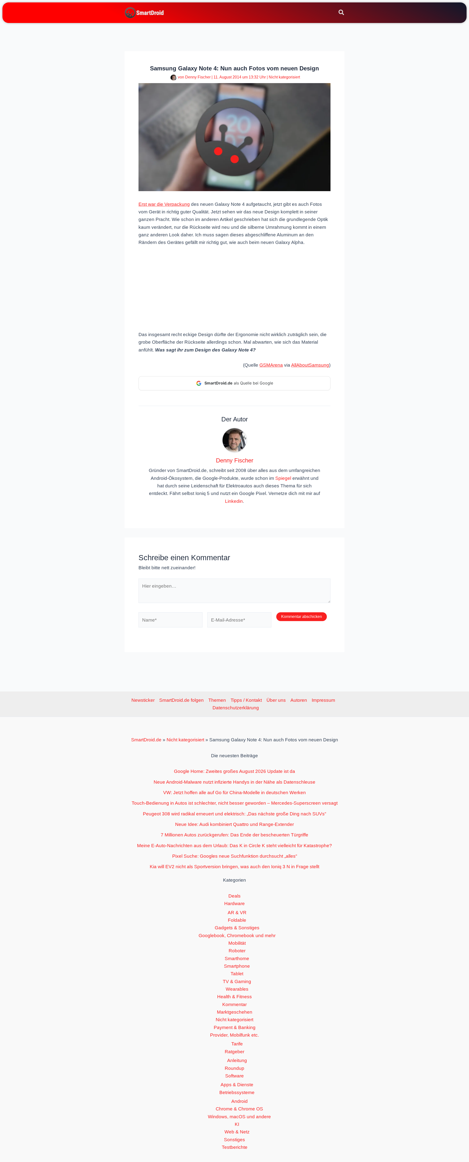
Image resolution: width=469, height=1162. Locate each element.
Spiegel (283, 478)
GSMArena (271, 365)
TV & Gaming (237, 981)
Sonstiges (234, 1139)
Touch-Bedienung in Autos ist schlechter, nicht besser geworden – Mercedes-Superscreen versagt (235, 803)
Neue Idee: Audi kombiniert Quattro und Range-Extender (234, 824)
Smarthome (237, 958)
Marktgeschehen (234, 1012)
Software (234, 1075)
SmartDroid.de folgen (181, 700)
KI (237, 1124)
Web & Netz (237, 1131)
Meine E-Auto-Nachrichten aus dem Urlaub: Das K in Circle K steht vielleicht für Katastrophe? (234, 845)
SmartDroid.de (146, 739)
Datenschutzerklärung (236, 707)
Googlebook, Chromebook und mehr (237, 935)
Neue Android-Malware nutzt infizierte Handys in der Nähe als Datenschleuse (234, 782)
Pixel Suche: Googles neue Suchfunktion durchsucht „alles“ (234, 856)
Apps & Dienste (237, 1084)
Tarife (237, 1043)
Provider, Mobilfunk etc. (234, 1035)
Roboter (237, 950)
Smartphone (237, 966)
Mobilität (237, 943)
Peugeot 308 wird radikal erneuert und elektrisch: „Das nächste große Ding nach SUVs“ (234, 813)
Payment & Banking (235, 1027)
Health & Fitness (234, 996)
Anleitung (237, 1060)
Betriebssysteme (237, 1092)
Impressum (323, 700)
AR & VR (237, 912)
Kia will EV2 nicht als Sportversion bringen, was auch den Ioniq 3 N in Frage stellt (234, 866)
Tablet (237, 973)
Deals (234, 896)
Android (239, 1101)
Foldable (237, 920)
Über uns (276, 700)
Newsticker (143, 700)
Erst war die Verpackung (164, 204)
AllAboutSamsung (310, 365)
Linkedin (234, 501)
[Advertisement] (234, 288)
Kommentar (234, 1004)
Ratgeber (234, 1051)
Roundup (234, 1068)
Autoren (298, 700)
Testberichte (234, 1147)
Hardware (234, 903)
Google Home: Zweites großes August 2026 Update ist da (234, 771)
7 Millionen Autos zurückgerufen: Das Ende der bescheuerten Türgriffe (234, 834)
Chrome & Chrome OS (239, 1108)
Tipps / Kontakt (246, 700)
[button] (342, 13)
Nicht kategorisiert (284, 77)
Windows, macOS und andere (239, 1116)
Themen (217, 700)
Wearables (237, 989)
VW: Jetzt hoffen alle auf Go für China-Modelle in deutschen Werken (234, 792)
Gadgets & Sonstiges (237, 927)
